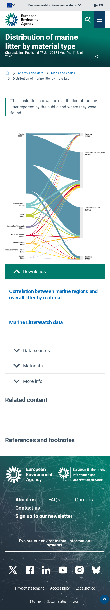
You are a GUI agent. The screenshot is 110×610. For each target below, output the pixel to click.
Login (76, 601)
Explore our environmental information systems (54, 543)
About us (25, 500)
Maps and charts (63, 73)
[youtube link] (63, 570)
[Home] (7, 73)
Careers (84, 500)
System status (57, 601)
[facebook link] (30, 570)
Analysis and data (30, 73)
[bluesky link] (96, 570)
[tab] (55, 271)
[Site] (37, 19)
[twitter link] (13, 570)
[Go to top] (104, 599)
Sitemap (35, 601)
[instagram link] (79, 570)
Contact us (27, 508)
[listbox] (54, 5)
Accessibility (60, 588)
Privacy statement (29, 588)
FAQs (54, 500)
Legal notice (85, 588)
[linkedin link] (46, 570)
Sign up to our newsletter (43, 516)
